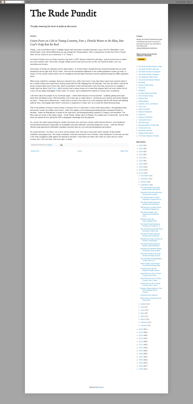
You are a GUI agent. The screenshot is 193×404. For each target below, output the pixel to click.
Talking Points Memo (146, 133)
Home (80, 151)
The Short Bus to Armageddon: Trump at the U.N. (151, 259)
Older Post (124, 151)
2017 (141, 173)
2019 (141, 167)
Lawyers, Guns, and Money (148, 104)
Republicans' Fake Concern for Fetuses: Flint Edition (151, 240)
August (143, 304)
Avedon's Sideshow (146, 117)
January (144, 325)
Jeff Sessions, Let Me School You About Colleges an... (150, 208)
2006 (141, 360)
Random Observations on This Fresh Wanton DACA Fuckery (151, 290)
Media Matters (144, 101)
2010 (141, 348)
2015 (141, 332)
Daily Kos (142, 114)
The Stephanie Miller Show (148, 77)
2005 (141, 363)
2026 (141, 145)
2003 (141, 369)
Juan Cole (142, 106)
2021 (141, 161)
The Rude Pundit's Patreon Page (150, 66)
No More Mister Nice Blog (148, 93)
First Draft (142, 88)
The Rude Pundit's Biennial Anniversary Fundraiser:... (150, 235)
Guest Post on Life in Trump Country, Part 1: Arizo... (150, 284)
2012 (141, 341)
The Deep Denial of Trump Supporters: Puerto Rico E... (151, 198)
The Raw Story (144, 122)
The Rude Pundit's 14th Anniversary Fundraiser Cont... (149, 214)
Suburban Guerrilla (145, 130)
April (142, 316)
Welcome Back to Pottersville (149, 125)
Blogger (101, 387)
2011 (141, 344)
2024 (141, 152)
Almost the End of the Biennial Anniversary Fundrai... (151, 193)
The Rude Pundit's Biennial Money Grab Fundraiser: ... (150, 245)
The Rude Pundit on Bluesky (149, 69)
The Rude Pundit (63, 14)
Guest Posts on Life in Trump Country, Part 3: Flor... (150, 274)
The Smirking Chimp (146, 96)
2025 (141, 149)
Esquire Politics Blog (146, 85)
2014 (141, 335)
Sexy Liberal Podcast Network (149, 80)
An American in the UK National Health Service (149, 269)
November (145, 179)
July (142, 307)
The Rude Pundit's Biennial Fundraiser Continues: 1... (150, 225)
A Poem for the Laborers (149, 295)
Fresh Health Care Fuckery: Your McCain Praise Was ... (151, 264)
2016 (141, 329)
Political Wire (143, 98)
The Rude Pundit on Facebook (149, 72)
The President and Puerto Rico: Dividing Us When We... (151, 230)
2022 (141, 158)
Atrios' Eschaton (144, 109)
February (144, 322)
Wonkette (142, 82)
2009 (141, 351)
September (145, 185)
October (144, 182)
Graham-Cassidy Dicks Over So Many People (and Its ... (150, 254)
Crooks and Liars (145, 128)
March (143, 319)
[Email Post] (61, 145)
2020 (141, 164)
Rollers (54, 88)
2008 (141, 354)
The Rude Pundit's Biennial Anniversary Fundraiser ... (150, 203)
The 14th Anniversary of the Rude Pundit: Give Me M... (150, 188)
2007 (141, 357)
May (142, 313)
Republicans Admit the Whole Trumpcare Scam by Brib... (150, 249)
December (145, 176)
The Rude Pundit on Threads (149, 136)
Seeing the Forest (145, 120)
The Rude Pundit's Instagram (149, 74)
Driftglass (142, 90)
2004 (141, 366)
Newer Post (35, 151)
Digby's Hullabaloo (145, 112)
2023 (141, 155)
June (143, 310)
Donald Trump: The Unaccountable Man (148, 220)
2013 (141, 338)
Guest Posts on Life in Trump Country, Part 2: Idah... (150, 279)
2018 (141, 170)
